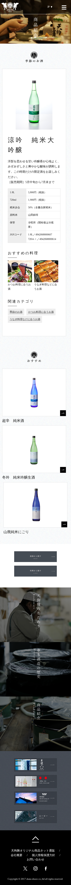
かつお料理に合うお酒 (41, 311)
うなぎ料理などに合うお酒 (25, 319)
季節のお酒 (16, 311)
